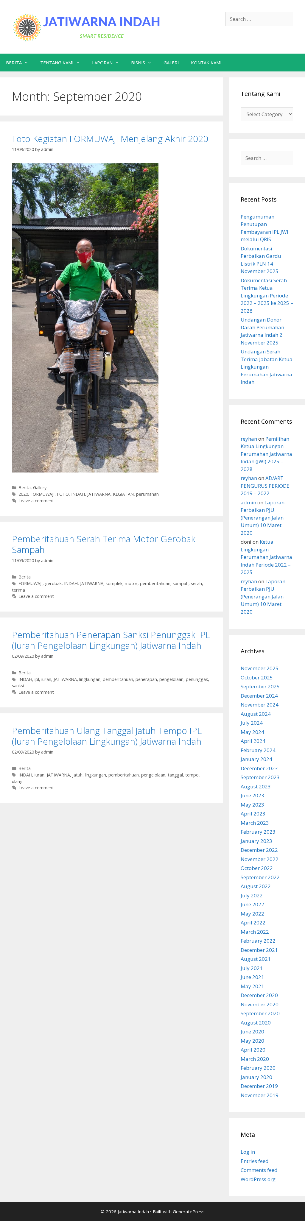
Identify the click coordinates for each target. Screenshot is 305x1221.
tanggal (175, 775)
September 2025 (260, 686)
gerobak (53, 583)
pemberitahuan (155, 583)
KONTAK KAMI (206, 63)
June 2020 (252, 1031)
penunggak (197, 679)
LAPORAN (102, 63)
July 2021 (252, 968)
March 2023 (255, 822)
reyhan (249, 438)
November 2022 (259, 859)
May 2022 (252, 913)
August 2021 (256, 958)
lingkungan (89, 679)
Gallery (39, 487)
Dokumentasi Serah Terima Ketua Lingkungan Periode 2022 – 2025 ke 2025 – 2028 (267, 295)
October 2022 (257, 868)
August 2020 (256, 1022)
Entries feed (255, 1161)
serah (196, 583)
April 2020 (253, 1049)
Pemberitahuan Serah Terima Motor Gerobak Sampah (103, 544)
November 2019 (259, 1095)
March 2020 (255, 1058)
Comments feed (259, 1170)
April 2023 (253, 813)
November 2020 (259, 1004)
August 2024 (256, 713)
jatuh (77, 775)
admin (248, 502)
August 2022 (256, 886)
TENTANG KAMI (57, 63)
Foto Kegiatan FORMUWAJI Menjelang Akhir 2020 (110, 138)
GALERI (171, 63)
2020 (23, 494)
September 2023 (260, 777)
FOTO (63, 494)
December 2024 (259, 695)
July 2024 (252, 722)
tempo (192, 775)
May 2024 (252, 732)
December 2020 (259, 995)
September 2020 (260, 1013)
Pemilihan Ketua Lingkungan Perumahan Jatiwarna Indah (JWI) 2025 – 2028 (266, 454)
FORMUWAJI (42, 494)
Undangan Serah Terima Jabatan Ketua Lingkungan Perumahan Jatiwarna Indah (266, 366)
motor (131, 583)
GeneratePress (189, 1211)
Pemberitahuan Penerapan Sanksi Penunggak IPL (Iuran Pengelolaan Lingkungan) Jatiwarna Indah (111, 640)
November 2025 (259, 668)
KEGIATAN (123, 494)
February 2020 (258, 1067)
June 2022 (252, 904)
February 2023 (258, 831)
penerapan (146, 679)
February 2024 (258, 750)
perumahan (147, 494)
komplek (114, 583)
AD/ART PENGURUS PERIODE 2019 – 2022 (265, 486)
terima (18, 590)
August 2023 (256, 786)
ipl (37, 679)
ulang (17, 781)
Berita (24, 487)
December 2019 (259, 1086)
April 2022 (253, 922)
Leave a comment (36, 500)
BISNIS (138, 63)
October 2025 (257, 677)
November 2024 (259, 704)
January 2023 (256, 841)
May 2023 (252, 804)
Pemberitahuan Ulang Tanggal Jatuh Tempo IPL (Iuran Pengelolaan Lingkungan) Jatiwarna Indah (107, 735)
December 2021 (259, 949)
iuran (46, 679)
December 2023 (259, 768)
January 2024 (256, 759)
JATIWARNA (99, 494)
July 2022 (252, 895)
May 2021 (252, 986)
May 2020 (252, 1040)
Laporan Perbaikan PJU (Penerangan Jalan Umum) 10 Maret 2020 (262, 517)
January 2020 (256, 1077)
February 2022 (258, 940)
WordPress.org (258, 1179)
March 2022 (255, 931)
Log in (248, 1151)
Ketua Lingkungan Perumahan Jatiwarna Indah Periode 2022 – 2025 (266, 557)
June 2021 (252, 977)
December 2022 (259, 849)
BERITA (14, 63)
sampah (181, 583)
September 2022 (260, 877)
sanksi (18, 685)
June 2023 (252, 795)
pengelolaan (171, 679)
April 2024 (253, 740)
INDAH (78, 494)
